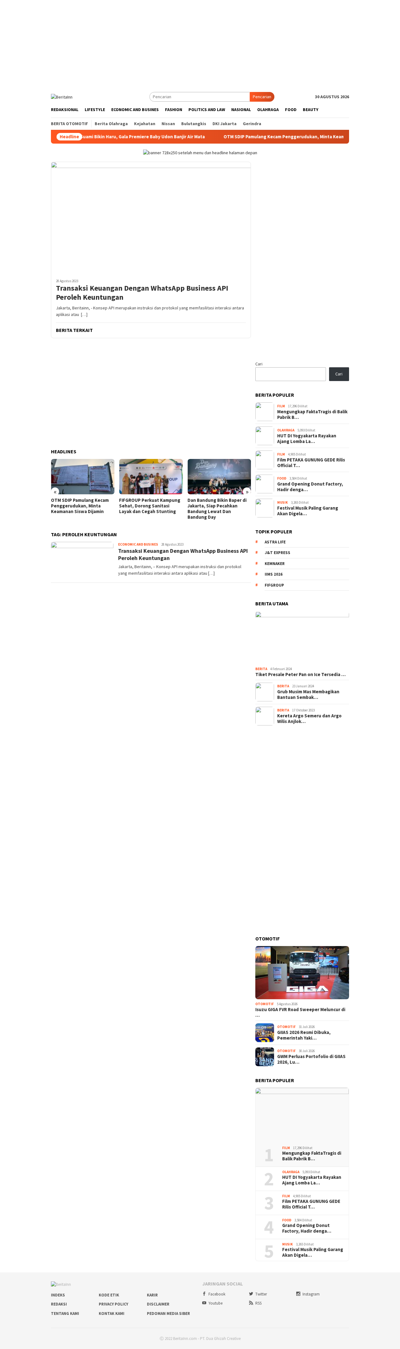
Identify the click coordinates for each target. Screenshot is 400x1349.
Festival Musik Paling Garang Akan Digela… (307, 511)
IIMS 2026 (273, 574)
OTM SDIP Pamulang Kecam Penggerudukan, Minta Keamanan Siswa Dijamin (289, 137)
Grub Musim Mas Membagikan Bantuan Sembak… (308, 694)
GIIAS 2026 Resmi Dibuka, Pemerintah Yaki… (304, 1035)
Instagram (311, 1294)
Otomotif (264, 1004)
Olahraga (285, 430)
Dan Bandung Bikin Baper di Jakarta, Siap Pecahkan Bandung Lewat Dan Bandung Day (217, 508)
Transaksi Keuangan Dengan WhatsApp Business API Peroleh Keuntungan (142, 293)
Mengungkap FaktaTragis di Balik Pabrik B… (312, 414)
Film (281, 406)
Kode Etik (109, 1295)
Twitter (261, 1294)
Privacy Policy (113, 1304)
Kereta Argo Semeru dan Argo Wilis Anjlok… (309, 718)
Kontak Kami (111, 1313)
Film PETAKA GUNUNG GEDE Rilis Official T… (311, 462)
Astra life (275, 542)
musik (282, 502)
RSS (258, 1303)
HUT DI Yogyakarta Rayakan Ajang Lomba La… (306, 438)
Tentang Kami (65, 1313)
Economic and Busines (138, 544)
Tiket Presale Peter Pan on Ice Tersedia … (300, 674)
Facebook (216, 1294)
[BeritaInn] (61, 96)
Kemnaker (275, 563)
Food (281, 478)
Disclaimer (158, 1304)
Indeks (58, 1295)
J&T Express (277, 552)
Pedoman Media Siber (168, 1313)
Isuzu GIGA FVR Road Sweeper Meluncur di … (300, 1012)
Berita (261, 669)
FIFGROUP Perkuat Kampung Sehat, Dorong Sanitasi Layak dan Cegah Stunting (149, 505)
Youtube (215, 1303)
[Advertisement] (200, 44)
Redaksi (59, 1304)
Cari (258, 364)
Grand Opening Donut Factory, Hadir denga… (310, 486)
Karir (152, 1295)
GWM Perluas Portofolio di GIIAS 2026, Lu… (311, 1059)
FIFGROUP (274, 585)
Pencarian (262, 96)
